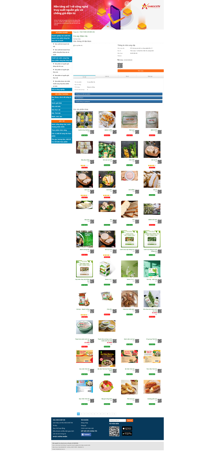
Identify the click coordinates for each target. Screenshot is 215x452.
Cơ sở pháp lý (79, 97)
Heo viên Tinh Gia (84, 369)
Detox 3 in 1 (108, 279)
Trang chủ (75, 32)
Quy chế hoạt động (59, 428)
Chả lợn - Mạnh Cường (82, 309)
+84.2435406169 (62, 447)
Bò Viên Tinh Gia (129, 369)
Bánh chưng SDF (84, 249)
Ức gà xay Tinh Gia (151, 339)
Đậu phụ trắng (85, 160)
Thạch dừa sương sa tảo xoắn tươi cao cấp (105, 340)
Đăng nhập (84, 423)
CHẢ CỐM (131, 160)
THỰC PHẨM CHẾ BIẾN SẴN (87, 32)
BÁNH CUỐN (108, 130)
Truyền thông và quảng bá (83, 101)
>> (114, 414)
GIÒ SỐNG (131, 190)
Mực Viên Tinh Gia (84, 399)
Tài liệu (55, 425)
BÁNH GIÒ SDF (152, 219)
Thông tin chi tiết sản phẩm (83, 94)
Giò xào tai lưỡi (107, 160)
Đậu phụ (87, 219)
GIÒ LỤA (86, 190)
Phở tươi (131, 130)
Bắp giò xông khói (107, 399)
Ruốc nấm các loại (129, 339)
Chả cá (155, 190)
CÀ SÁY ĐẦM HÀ (128, 60)
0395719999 (74, 447)
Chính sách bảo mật (87, 428)
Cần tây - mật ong (152, 279)
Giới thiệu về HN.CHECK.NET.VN (63, 423)
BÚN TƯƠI (154, 130)
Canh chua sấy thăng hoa (127, 249)
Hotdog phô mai (152, 399)
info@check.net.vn (60, 449)
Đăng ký (83, 425)
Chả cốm (109, 309)
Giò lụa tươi (108, 249)
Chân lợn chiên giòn (128, 309)
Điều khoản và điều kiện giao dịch (63, 431)
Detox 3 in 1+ (130, 279)
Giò (111, 219)
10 (107, 414)
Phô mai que (130, 399)
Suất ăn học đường (83, 130)
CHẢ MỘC (109, 190)
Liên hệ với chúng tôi (59, 434)
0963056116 (81, 447)
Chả (133, 219)
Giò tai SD (154, 160)
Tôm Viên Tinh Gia (151, 369)
